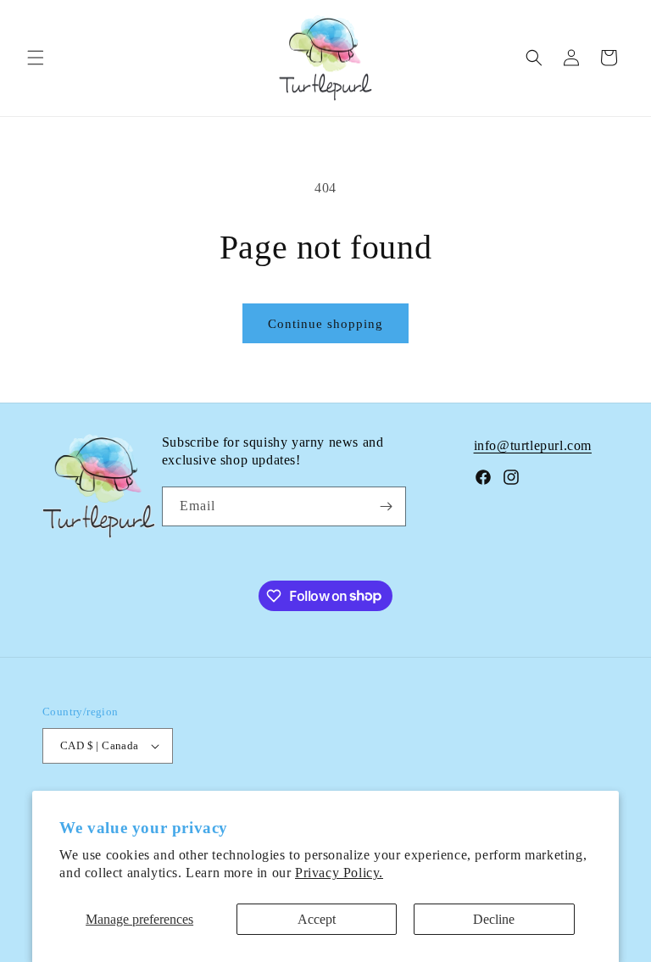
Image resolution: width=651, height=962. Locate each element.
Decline (494, 919)
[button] (35, 57)
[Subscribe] (386, 506)
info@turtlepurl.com (533, 445)
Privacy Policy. (339, 872)
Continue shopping (325, 324)
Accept (317, 919)
